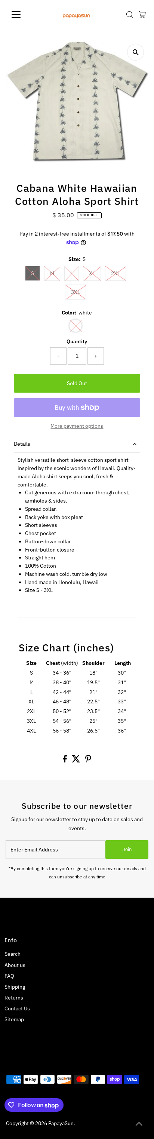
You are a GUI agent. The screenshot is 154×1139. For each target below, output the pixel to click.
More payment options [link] (76, 426)
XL (92, 273)
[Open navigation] (23, 14)
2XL (115, 273)
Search (12, 954)
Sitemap (14, 1019)
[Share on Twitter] (76, 760)
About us (14, 965)
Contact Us (17, 1008)
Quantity (77, 341)
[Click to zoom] (135, 52)
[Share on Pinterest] (88, 760)
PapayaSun (61, 1123)
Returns (13, 997)
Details (22, 443)
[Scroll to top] (139, 1124)
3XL (75, 292)
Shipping (14, 986)
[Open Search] (129, 14)
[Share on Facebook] (65, 760)
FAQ (9, 976)
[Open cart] (142, 15)
